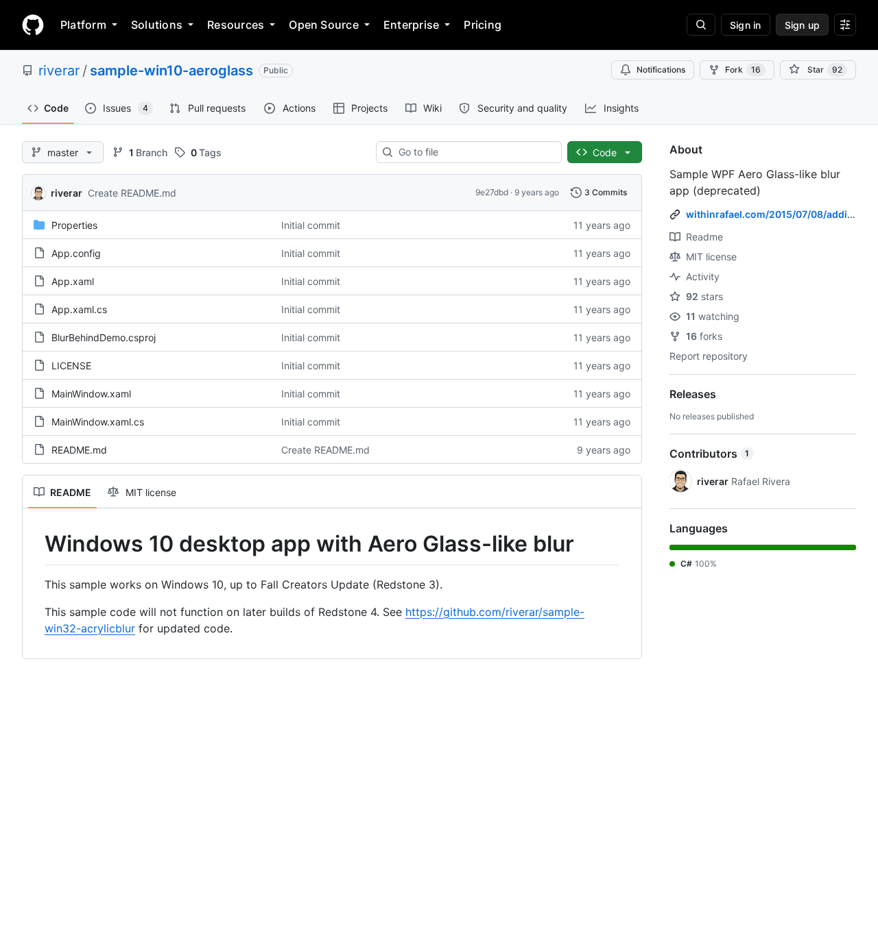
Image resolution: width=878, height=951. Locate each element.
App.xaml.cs (79, 309)
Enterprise (411, 25)
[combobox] (474, 152)
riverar (59, 70)
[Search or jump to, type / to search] (701, 25)
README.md (79, 450)
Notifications (661, 69)
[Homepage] (33, 25)
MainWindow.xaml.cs (97, 422)
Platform (83, 25)
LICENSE (71, 365)
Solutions (156, 25)
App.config (76, 253)
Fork (743, 69)
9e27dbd (491, 192)
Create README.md (132, 193)
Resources (235, 25)
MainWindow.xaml (91, 393)
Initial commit (310, 225)
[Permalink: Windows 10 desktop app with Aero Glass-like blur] (35, 544)
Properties (74, 225)
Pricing (482, 25)
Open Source (324, 25)
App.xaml (72, 281)
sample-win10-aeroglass (171, 70)
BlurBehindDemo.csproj (103, 337)
